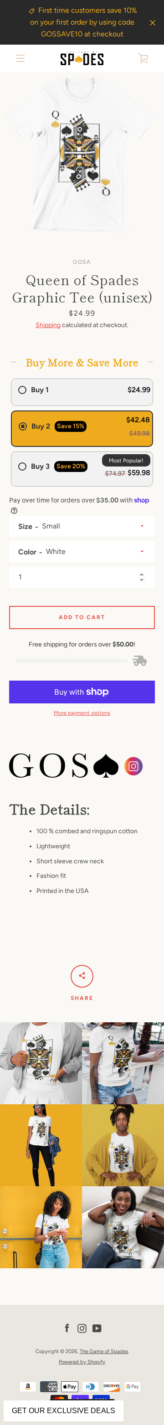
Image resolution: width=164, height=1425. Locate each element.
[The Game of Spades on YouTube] (97, 1328)
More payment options (82, 713)
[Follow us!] (133, 772)
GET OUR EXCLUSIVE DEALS (63, 1411)
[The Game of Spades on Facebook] (67, 1328)
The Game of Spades (104, 1351)
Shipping (48, 325)
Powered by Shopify (82, 1361)
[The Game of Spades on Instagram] (82, 1328)
